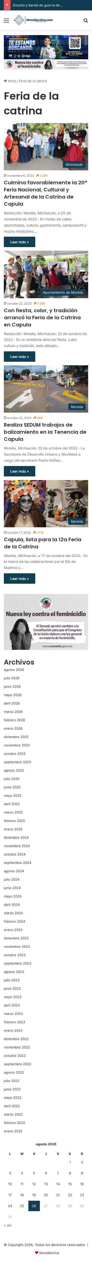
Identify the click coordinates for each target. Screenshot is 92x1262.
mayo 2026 (12, 695)
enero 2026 (13, 728)
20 (46, 1195)
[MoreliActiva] (33, 20)
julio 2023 (11, 980)
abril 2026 (12, 703)
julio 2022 (11, 1081)
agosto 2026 (14, 670)
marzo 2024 (13, 913)
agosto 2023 (14, 972)
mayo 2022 (12, 1097)
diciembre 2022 (16, 1039)
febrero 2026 (14, 720)
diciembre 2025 (16, 737)
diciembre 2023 (16, 938)
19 (34, 1195)
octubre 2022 (15, 1056)
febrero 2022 (14, 1123)
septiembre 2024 (17, 863)
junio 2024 (12, 888)
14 (58, 1184)
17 (10, 1195)
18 (22, 1195)
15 (70, 1184)
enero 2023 (13, 1030)
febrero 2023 (14, 1022)
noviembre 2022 (17, 1047)
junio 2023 (12, 988)
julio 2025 (11, 779)
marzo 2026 (13, 712)
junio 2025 (12, 787)
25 (22, 1206)
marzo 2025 (13, 812)
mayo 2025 (12, 795)
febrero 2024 (14, 921)
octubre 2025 (15, 754)
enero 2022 (13, 1131)
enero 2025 (13, 829)
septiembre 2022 (17, 1064)
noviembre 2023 (17, 946)
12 (34, 1184)
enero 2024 (13, 930)
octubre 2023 (15, 955)
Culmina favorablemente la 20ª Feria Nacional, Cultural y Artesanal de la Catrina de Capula (45, 193)
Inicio (11, 81)
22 (70, 1195)
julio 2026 (11, 678)
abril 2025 (12, 804)
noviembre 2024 (17, 846)
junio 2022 (12, 1089)
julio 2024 (11, 879)
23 (82, 1195)
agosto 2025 (14, 770)
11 (22, 1184)
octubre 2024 (15, 854)
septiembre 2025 (17, 762)
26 (34, 1206)
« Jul (7, 1225)
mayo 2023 (12, 997)
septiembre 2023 (17, 963)
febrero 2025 (14, 821)
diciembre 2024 (16, 837)
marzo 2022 (13, 1114)
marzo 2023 (13, 1014)
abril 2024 (12, 905)
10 (10, 1184)
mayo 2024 (12, 896)
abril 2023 (12, 1005)
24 (10, 1206)
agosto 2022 (14, 1072)
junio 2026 (12, 686)
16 (82, 1184)
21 (58, 1195)
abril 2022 (12, 1106)
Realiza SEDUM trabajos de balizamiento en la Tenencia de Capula (45, 432)
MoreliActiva (49, 1253)
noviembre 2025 (17, 745)
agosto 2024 (14, 871)
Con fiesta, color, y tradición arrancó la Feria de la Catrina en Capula (42, 317)
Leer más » (19, 242)
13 (46, 1184)
